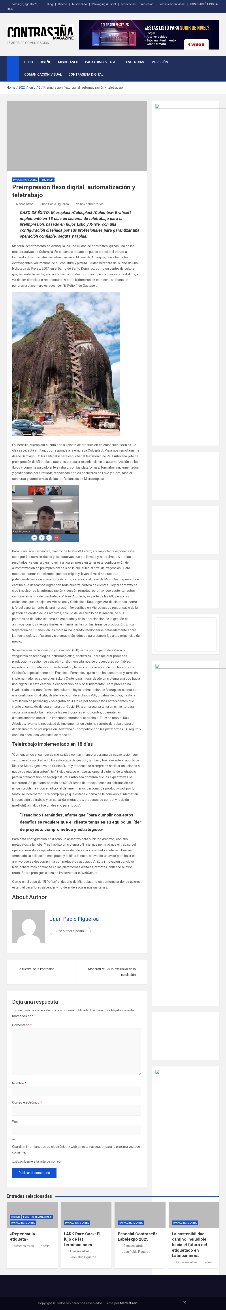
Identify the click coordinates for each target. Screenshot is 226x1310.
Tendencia (46, 179)
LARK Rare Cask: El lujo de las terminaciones (82, 1239)
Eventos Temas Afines (37, 1217)
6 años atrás (24, 204)
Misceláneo (79, 4)
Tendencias (128, 4)
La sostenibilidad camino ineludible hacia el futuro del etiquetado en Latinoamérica (189, 1244)
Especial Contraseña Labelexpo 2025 (138, 1236)
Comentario (22, 1025)
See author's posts (70, 931)
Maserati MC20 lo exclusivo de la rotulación (112, 972)
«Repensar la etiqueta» (22, 1236)
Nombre (19, 1083)
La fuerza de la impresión (36, 969)
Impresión (147, 4)
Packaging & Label (104, 4)
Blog (50, 4)
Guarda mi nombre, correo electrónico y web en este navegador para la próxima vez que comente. (76, 1149)
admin (45, 1246)
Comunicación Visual (171, 4)
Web (15, 1122)
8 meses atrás (24, 1246)
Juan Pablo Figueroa (54, 204)
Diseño (62, 4)
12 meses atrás (132, 1245)
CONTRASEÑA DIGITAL (204, 4)
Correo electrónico (27, 1102)
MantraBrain (128, 1303)
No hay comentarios (90, 204)
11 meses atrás (78, 1251)
